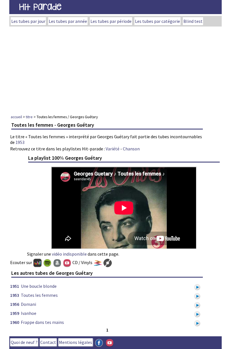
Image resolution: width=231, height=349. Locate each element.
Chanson (131, 149)
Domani (28, 304)
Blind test (193, 21)
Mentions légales (75, 342)
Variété (112, 149)
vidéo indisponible (69, 254)
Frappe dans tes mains (42, 322)
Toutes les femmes (39, 295)
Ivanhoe (28, 313)
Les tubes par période (111, 21)
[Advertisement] (115, 68)
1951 (14, 286)
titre (29, 116)
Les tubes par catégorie (157, 21)
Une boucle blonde (39, 286)
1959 (14, 313)
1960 (14, 322)
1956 (14, 304)
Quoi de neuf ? (24, 342)
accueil (16, 116)
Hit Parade (40, 7)
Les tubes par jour (28, 21)
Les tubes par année (68, 21)
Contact (48, 342)
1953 (20, 142)
